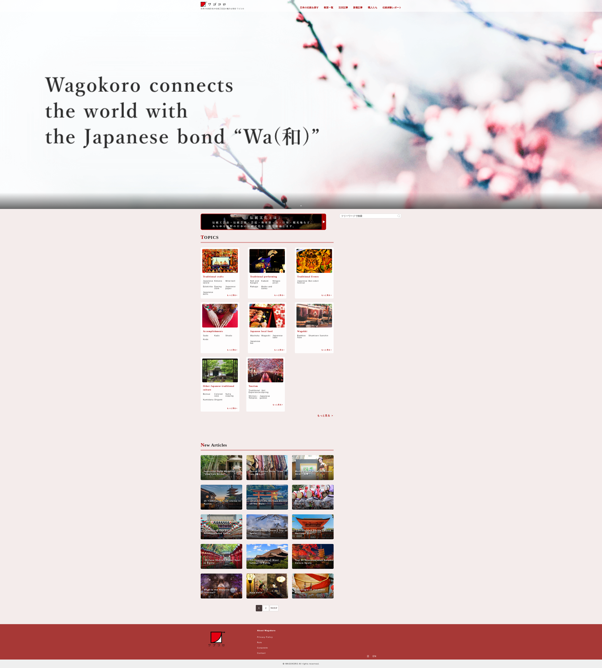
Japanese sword (208, 282)
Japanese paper (230, 287)
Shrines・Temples (254, 397)
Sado (206, 336)
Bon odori (314, 281)
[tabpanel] (301, 105)
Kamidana (208, 400)
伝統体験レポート (392, 7)
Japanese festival (302, 282)
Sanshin (324, 336)
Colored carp (218, 395)
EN (374, 656)
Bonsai (206, 394)
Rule (259, 642)
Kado (217, 336)
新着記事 (358, 7)
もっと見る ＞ (325, 415)
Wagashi (265, 336)
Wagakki (302, 331)
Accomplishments (213, 331)
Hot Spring (265, 391)
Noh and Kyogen (254, 282)
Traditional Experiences (255, 391)
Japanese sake (278, 336)
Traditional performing (263, 277)
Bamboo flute (301, 336)
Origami (218, 400)
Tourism (253, 386)
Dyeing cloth (218, 287)
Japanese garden (265, 397)
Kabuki (265, 281)
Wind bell (230, 281)
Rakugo (254, 287)
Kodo (206, 339)
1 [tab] (301, 205)
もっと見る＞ (232, 295)
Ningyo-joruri (277, 282)
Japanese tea (255, 342)
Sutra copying (229, 395)
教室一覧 (328, 7)
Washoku (255, 336)
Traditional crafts (213, 277)
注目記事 (343, 7)
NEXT (274, 608)
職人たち (372, 7)
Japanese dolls (208, 293)
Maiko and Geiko (266, 287)
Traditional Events (308, 277)
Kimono (218, 281)
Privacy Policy (265, 637)
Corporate (262, 648)
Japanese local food (261, 331)
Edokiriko (208, 287)
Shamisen (314, 336)
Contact (261, 653)
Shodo (228, 336)
